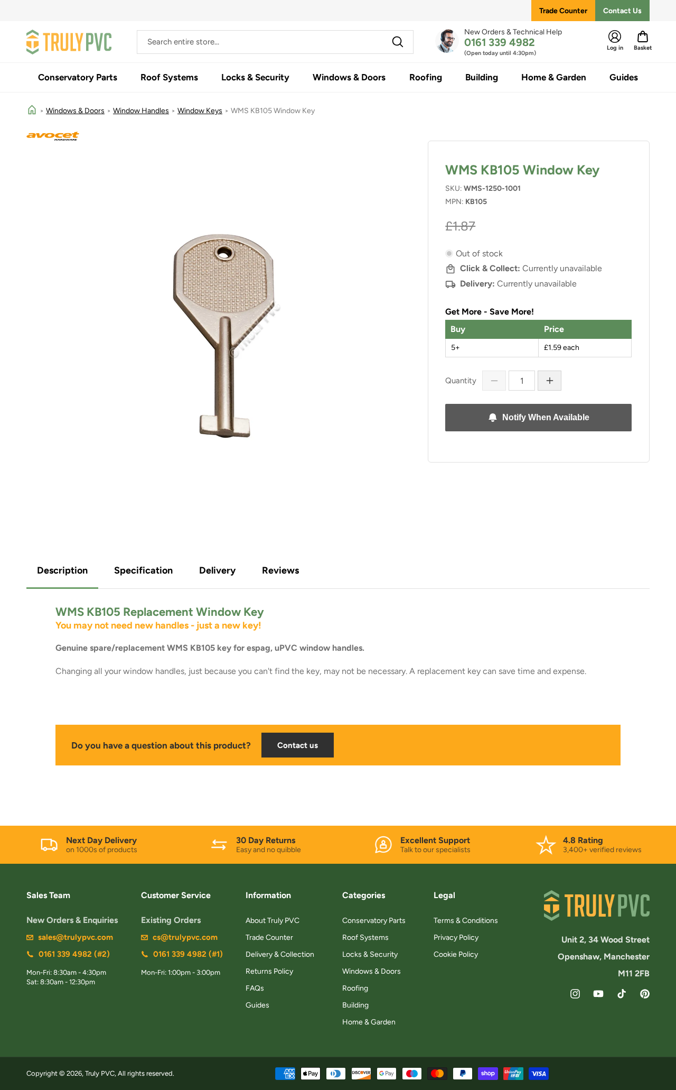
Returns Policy (269, 971)
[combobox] (275, 42)
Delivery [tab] (217, 570)
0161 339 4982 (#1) (188, 954)
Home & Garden (369, 1022)
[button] (77, 77)
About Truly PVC (272, 920)
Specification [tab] (143, 570)
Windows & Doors (75, 110)
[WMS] (338, 136)
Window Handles (141, 110)
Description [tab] (62, 570)
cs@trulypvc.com (185, 937)
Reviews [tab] (280, 570)
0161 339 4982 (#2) (74, 954)
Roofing (355, 988)
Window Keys (199, 110)
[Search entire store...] (398, 41)
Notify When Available (545, 417)
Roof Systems (365, 937)
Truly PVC (100, 1073)
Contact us (297, 745)
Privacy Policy (456, 937)
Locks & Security (370, 954)
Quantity (460, 380)
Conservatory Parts (374, 920)
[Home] (31, 110)
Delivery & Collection (280, 954)
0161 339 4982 (499, 42)
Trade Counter (563, 10)
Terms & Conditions (466, 920)
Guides (257, 1005)
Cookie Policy (456, 954)
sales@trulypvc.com (75, 937)
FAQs (255, 988)
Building (355, 1005)
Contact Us (622, 10)
